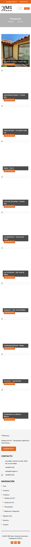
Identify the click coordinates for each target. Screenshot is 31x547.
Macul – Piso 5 (9, 168)
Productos (6, 495)
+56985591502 (23, 1)
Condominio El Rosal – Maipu (14, 345)
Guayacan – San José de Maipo (15, 310)
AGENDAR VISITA (8, 449)
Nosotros (6, 520)
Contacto (5, 524)
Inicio (4, 486)
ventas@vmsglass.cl (11, 1)
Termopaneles (8, 507)
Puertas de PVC (9, 502)
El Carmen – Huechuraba (12, 381)
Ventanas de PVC (9, 498)
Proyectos (6, 490)
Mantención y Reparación (11, 511)
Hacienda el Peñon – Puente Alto (15, 62)
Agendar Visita (7, 516)
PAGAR (26, 8)
